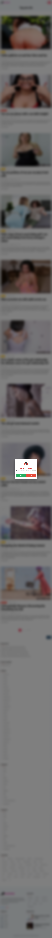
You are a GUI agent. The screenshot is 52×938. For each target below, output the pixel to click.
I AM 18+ (21, 475)
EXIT (31, 475)
